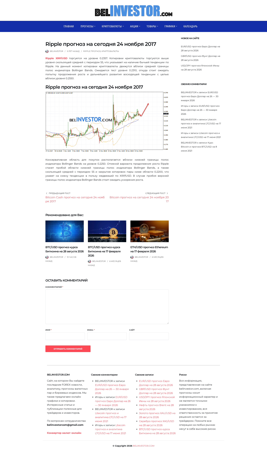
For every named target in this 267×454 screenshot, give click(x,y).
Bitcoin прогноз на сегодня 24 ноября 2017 (139, 199)
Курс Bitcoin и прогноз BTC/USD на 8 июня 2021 (199, 146)
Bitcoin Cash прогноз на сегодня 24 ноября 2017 (75, 199)
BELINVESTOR (56, 51)
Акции (134, 26)
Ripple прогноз (92, 51)
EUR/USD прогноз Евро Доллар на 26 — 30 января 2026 (199, 96)
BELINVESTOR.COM (143, 445)
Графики (169, 26)
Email (91, 330)
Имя (48, 330)
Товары (151, 26)
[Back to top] (264, 451)
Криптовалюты (112, 26)
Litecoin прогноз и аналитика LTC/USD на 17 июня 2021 (201, 123)
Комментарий (54, 287)
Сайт (132, 330)
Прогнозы (87, 26)
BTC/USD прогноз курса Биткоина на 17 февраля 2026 (104, 251)
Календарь (190, 26)
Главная (69, 26)
